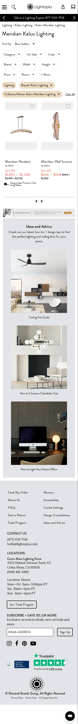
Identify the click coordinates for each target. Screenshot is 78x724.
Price (7, 74)
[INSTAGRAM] (9, 643)
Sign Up (65, 632)
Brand (7, 64)
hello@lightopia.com (22, 544)
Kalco (11, 165)
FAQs (12, 507)
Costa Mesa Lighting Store (24, 558)
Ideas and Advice (54, 522)
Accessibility (51, 500)
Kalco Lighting (23, 25)
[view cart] (73, 7)
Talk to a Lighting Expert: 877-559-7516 (39, 17)
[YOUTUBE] (33, 643)
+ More (45, 74)
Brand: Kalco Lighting (34, 85)
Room (25, 74)
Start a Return (17, 515)
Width (26, 64)
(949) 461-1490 (18, 572)
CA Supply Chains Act (48, 697)
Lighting (7, 25)
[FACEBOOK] (16, 643)
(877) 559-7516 (17, 539)
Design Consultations (57, 515)
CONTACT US (17, 533)
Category (9, 54)
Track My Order (18, 492)
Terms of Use (31, 697)
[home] (39, 10)
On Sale (32, 54)
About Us (14, 500)
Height (46, 64)
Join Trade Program (22, 604)
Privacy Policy (17, 697)
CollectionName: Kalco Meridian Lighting (29, 94)
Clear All (70, 94)
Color (51, 54)
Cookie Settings (53, 507)
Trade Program (17, 522)
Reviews (49, 492)
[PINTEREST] (24, 643)
